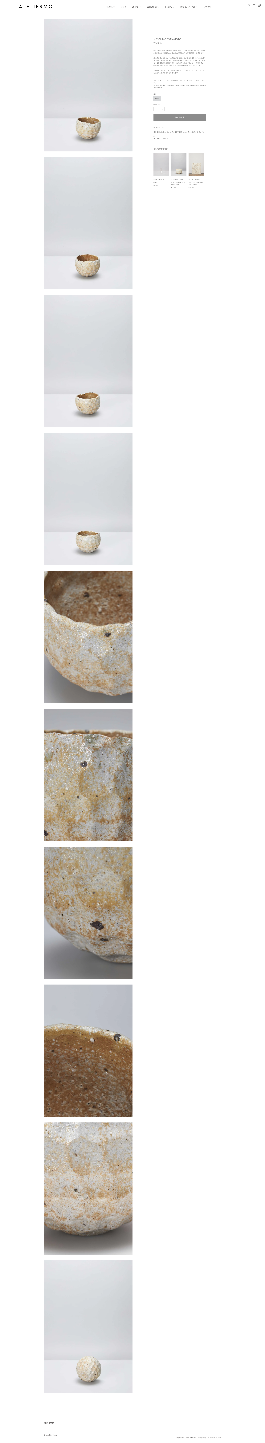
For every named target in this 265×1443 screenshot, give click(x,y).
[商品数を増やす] (156, 109)
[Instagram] (259, 5)
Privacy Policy (202, 1438)
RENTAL (168, 7)
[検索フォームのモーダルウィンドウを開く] (249, 5)
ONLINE (135, 7)
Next (208, 173)
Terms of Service (191, 1438)
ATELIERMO (217, 1438)
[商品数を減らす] (163, 109)
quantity (156, 104)
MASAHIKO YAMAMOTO (167, 39)
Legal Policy (180, 1438)
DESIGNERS (152, 7)
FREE (157, 98)
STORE (123, 7)
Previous (151, 173)
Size (154, 94)
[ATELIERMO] (35, 7)
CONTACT (208, 7)
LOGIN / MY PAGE (187, 7)
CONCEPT (111, 7)
